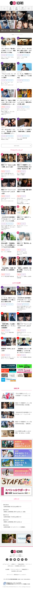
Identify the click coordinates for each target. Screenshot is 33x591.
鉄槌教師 (25, 356)
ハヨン (3, 276)
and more (16, 145)
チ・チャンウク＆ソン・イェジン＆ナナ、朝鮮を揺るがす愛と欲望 (24, 102)
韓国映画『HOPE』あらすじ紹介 (8, 349)
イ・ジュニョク (5, 109)
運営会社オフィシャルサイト (20, 574)
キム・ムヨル (20, 356)
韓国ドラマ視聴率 (21, 174)
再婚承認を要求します (22, 203)
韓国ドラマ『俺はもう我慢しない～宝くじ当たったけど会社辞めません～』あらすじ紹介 (8, 102)
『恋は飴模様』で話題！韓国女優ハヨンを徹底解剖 (8, 268)
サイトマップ (9, 574)
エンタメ (3, 54)
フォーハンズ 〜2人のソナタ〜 (8, 84)
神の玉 (28, 203)
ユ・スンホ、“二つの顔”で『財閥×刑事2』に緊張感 (24, 130)
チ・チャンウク (21, 109)
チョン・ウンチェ (5, 332)
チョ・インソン (12, 356)
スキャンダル (20, 108)
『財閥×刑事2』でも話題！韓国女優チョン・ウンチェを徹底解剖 (8, 325)
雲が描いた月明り (5, 58)
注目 (3, 106)
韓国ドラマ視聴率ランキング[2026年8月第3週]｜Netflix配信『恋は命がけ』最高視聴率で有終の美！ (24, 166)
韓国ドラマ (4, 229)
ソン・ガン (11, 82)
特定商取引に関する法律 (16, 570)
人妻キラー (20, 226)
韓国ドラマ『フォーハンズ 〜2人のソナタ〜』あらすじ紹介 (8, 191)
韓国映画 (12, 358)
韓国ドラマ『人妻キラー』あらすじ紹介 (24, 217)
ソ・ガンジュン (12, 174)
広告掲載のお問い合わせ (20, 565)
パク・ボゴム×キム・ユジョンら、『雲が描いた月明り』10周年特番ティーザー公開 (8, 131)
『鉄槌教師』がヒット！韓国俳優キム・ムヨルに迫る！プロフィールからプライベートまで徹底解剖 (24, 350)
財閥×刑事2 (20, 139)
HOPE (3, 356)
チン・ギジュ (4, 251)
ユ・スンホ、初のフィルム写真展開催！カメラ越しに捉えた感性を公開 (8, 299)
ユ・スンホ (20, 82)
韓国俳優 (19, 277)
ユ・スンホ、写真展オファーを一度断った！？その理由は (24, 75)
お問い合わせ (10, 565)
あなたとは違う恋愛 (5, 173)
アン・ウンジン (5, 174)
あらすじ (7, 108)
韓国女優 (9, 251)
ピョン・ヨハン (21, 58)
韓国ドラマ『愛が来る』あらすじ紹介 (24, 244)
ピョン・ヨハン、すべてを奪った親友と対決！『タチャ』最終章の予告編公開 (24, 50)
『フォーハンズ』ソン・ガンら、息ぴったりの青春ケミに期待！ (8, 75)
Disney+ (3, 108)
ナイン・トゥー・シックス (23, 200)
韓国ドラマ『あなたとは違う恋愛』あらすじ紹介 (8, 165)
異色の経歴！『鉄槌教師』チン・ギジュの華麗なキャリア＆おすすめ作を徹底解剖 (8, 245)
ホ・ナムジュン (21, 276)
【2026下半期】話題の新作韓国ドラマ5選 (24, 190)
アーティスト (9, 54)
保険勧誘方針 (25, 569)
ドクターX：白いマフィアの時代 (24, 199)
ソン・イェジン (27, 108)
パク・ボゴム (11, 137)
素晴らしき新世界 (27, 276)
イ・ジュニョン (5, 82)
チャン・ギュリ (5, 83)
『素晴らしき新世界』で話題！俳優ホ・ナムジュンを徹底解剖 (24, 269)
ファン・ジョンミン (5, 358)
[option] (8, 538)
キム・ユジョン (5, 137)
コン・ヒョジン (25, 225)
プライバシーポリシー (15, 569)
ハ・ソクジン (20, 252)
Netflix (19, 332)
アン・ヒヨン (24, 251)
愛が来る (25, 252)
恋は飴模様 (7, 276)
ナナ (25, 109)
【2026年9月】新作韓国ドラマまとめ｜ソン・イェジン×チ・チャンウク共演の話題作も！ (8, 219)
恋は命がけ (23, 173)
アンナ (19, 173)
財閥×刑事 (25, 137)
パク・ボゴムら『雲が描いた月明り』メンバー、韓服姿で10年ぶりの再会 (8, 50)
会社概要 (7, 569)
